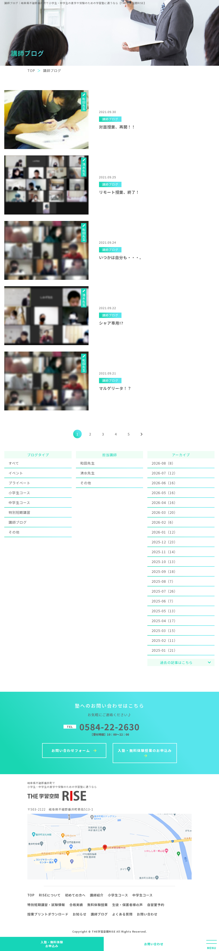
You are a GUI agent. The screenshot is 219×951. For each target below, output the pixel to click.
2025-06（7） (163, 601)
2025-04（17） (165, 620)
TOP (31, 895)
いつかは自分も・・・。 (121, 257)
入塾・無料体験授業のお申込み (145, 750)
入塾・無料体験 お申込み (52, 944)
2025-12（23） (165, 541)
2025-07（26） (165, 591)
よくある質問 (122, 914)
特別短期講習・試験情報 (46, 904)
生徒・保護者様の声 (127, 904)
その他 (14, 532)
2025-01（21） (165, 650)
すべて (14, 463)
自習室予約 (155, 904)
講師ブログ (18, 522)
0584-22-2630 (109, 726)
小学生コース (19, 492)
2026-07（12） (165, 473)
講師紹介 (97, 895)
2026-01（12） (165, 532)
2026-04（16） (165, 502)
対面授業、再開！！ (117, 127)
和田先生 (87, 463)
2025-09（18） (165, 571)
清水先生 (87, 473)
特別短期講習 (19, 512)
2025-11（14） (165, 551)
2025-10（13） (165, 561)
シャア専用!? (111, 323)
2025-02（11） (165, 640)
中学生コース (19, 502)
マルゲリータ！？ (115, 388)
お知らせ (79, 914)
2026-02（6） (163, 522)
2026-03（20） (165, 512)
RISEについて (50, 895)
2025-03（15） (165, 630)
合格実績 (76, 904)
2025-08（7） (163, 581)
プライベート (19, 482)
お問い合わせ (153, 944)
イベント (16, 473)
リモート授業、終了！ (119, 192)
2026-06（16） (165, 482)
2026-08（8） (163, 463)
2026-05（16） (165, 492)
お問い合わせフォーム (71, 750)
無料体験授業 (97, 904)
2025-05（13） (165, 610)
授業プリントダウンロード (47, 914)
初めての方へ (75, 895)
